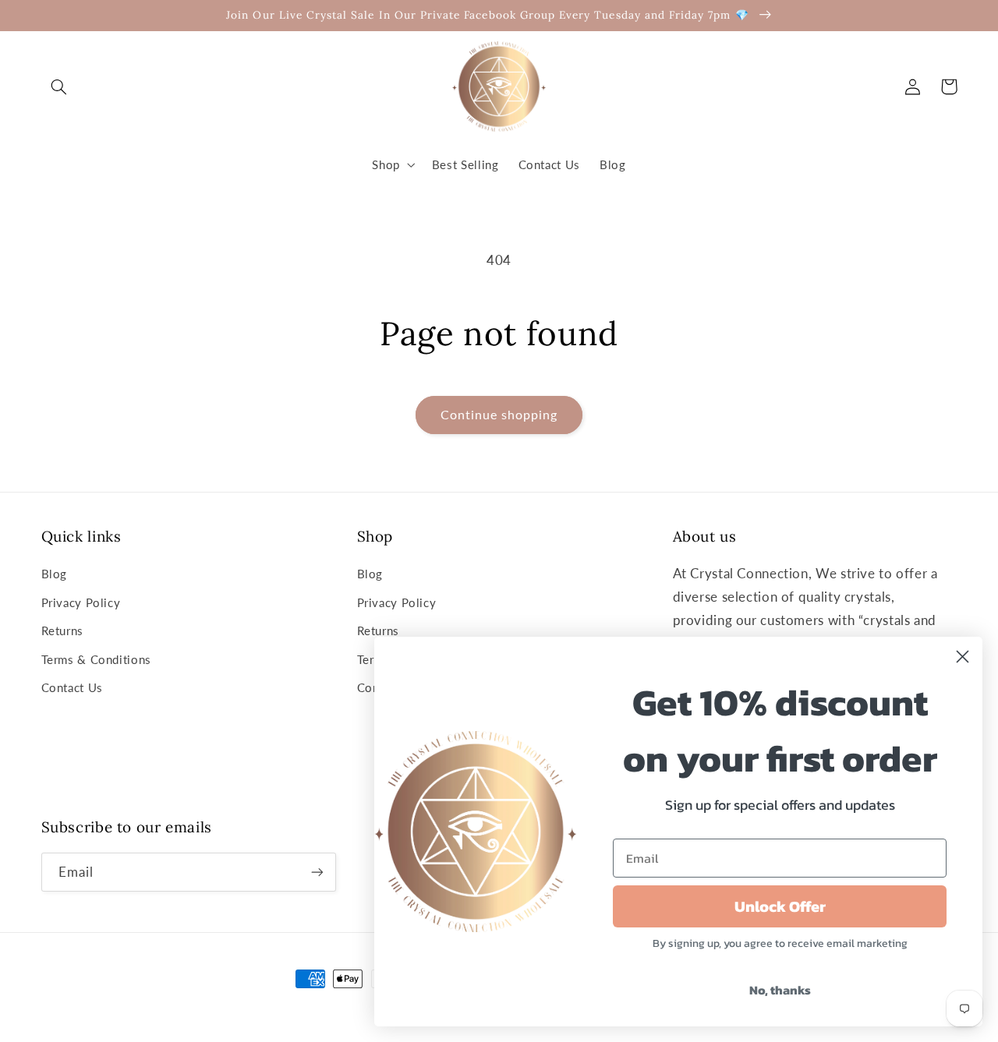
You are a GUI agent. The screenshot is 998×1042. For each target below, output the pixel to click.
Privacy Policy (81, 602)
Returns (62, 630)
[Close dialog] (962, 656)
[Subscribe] (316, 872)
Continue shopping (499, 414)
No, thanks (780, 989)
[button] (59, 86)
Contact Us (72, 687)
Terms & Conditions (96, 659)
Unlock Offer (780, 906)
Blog (54, 574)
